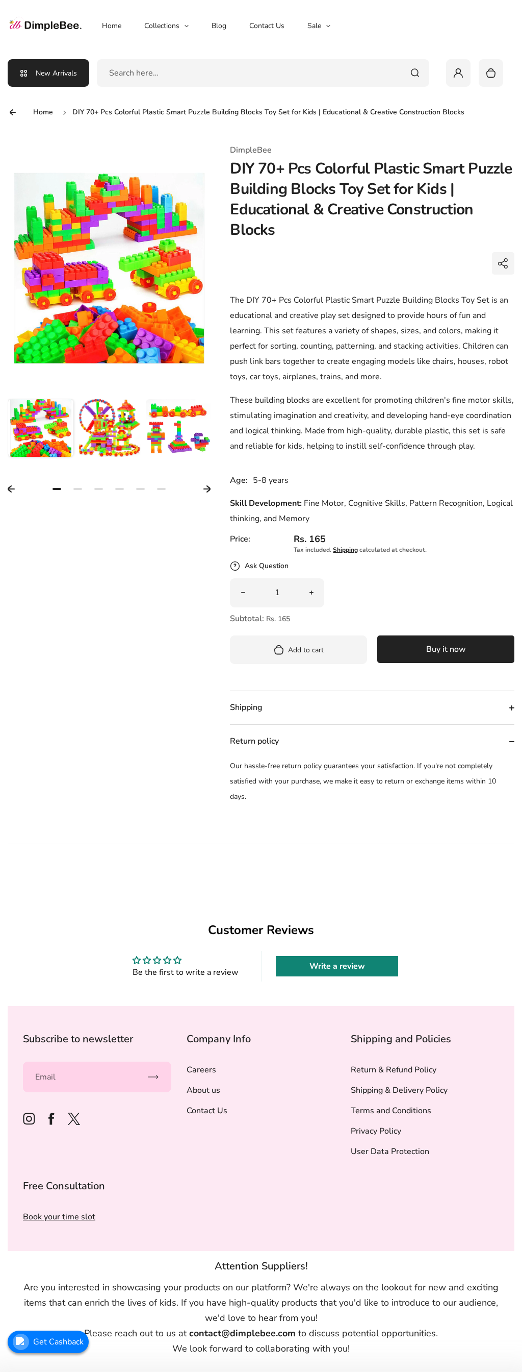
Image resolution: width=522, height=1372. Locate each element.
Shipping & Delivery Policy (399, 1090)
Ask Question (267, 566)
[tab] (57, 489)
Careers (201, 1069)
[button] (41, 432)
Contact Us (266, 26)
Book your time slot (59, 1216)
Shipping (345, 550)
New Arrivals (56, 73)
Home (111, 26)
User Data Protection (390, 1151)
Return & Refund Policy (393, 1069)
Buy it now (446, 649)
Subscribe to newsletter (78, 1039)
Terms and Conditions (391, 1110)
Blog (219, 26)
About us (203, 1090)
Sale (314, 26)
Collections (161, 26)
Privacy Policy (376, 1131)
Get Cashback (58, 1342)
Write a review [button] (337, 966)
